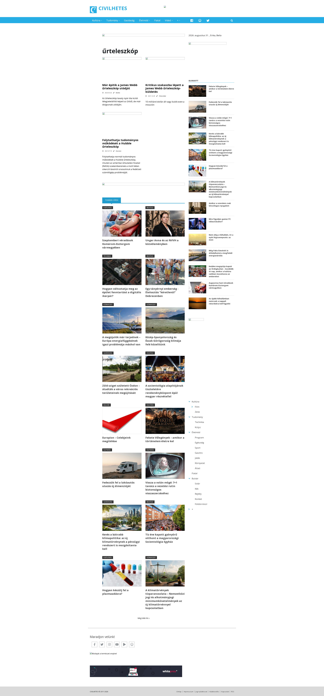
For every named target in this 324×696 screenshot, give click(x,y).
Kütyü (198, 427)
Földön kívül (201, 504)
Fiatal (157, 20)
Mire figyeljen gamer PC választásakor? (220, 220)
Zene (197, 411)
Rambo (118, 93)
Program (199, 437)
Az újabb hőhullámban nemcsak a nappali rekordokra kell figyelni (219, 301)
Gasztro (199, 452)
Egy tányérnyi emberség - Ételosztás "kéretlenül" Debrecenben (161, 292)
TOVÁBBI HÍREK (113, 200)
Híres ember (162, 96)
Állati (197, 468)
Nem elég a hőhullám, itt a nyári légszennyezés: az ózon (221, 237)
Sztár (197, 483)
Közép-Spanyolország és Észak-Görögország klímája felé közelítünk (163, 340)
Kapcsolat (225, 691)
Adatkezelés (214, 691)
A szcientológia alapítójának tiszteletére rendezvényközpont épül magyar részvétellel (164, 391)
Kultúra (96, 20)
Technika (107, 256)
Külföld (150, 353)
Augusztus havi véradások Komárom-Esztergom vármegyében (221, 285)
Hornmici (118, 151)
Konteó (198, 499)
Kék (196, 488)
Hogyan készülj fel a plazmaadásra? (115, 591)
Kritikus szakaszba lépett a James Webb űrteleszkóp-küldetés (164, 88)
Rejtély (198, 493)
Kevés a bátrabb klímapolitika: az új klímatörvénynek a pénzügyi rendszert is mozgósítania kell (121, 542)
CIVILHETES (113, 8)
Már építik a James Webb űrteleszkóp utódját (119, 86)
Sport (197, 447)
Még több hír (143, 618)
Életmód (143, 20)
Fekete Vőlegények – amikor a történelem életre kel (164, 439)
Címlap (178, 691)
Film (197, 406)
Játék (197, 458)
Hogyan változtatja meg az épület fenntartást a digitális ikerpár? (121, 292)
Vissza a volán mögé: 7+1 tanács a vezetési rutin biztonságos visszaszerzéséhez (161, 488)
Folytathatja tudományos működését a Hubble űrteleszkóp (120, 143)
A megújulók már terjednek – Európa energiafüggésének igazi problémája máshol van (121, 340)
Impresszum (188, 691)
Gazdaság (129, 20)
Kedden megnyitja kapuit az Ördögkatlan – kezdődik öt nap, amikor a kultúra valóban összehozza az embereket (221, 271)
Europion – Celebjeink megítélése (116, 439)
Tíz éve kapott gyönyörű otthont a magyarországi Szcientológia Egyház (162, 538)
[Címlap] (93, 9)
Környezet (108, 304)
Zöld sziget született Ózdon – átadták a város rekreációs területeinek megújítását (121, 389)
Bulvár (106, 405)
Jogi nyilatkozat (201, 691)
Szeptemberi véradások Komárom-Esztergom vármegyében (117, 244)
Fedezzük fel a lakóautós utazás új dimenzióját (118, 484)
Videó (168, 20)
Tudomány (112, 20)
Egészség (108, 207)
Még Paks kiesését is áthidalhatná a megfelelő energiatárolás (220, 253)
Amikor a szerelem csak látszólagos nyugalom (220, 204)
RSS (232, 691)
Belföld (150, 207)
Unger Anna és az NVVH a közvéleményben (162, 242)
